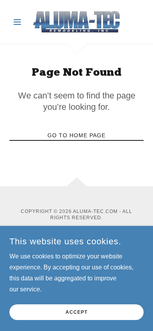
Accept (76, 312)
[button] (19, 22)
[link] (76, 22)
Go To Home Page (76, 135)
